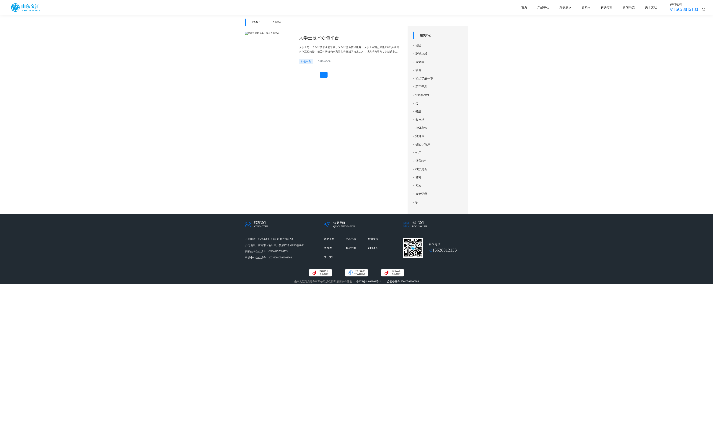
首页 (524, 7)
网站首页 (329, 239)
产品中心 (543, 7)
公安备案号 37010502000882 (403, 281)
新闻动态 (629, 7)
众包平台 (306, 61)
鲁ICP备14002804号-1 (368, 281)
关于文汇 (651, 7)
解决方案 (607, 7)
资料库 (586, 7)
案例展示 (565, 7)
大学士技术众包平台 (319, 37)
